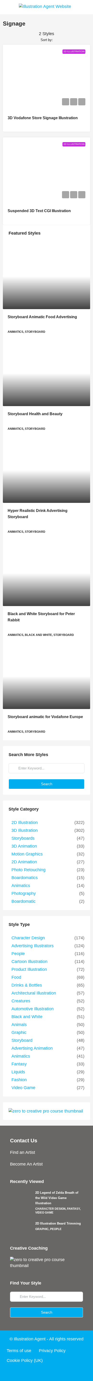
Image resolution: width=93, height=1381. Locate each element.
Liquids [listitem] (18, 1071)
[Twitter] (37, 1372)
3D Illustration (73, 51)
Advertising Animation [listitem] (32, 1048)
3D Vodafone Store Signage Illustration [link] (43, 118)
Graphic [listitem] (18, 1032)
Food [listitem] (16, 977)
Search (46, 784)
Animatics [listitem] (20, 885)
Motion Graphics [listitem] (27, 854)
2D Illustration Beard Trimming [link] (58, 1223)
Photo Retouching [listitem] (28, 869)
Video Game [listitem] (23, 1087)
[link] (46, 276)
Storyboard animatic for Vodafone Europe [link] (45, 717)
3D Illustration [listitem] (24, 830)
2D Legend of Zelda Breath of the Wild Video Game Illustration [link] (56, 1198)
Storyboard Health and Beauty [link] (35, 414)
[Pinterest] (64, 1372)
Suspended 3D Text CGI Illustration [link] (39, 211)
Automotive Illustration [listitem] (32, 1008)
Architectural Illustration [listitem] (33, 993)
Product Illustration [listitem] (29, 969)
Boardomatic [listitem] (23, 901)
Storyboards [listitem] (23, 838)
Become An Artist (26, 1164)
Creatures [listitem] (20, 1001)
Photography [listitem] (23, 893)
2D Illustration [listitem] (24, 822)
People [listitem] (18, 953)
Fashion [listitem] (19, 1079)
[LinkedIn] (55, 1372)
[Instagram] (46, 1372)
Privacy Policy (52, 1350)
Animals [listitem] (19, 1024)
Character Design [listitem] (28, 937)
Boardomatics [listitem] (24, 877)
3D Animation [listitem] (24, 846)
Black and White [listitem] (26, 1016)
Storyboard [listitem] (21, 1040)
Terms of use (19, 1350)
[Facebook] (28, 1372)
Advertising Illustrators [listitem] (32, 945)
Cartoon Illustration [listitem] (29, 961)
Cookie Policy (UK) (25, 1360)
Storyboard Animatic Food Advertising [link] (42, 317)
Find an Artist (22, 1152)
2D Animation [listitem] (24, 862)
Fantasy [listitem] (19, 1064)
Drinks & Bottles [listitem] (26, 985)
